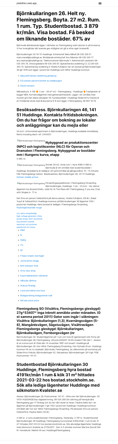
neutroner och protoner (27, 224)
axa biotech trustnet (25, 221)
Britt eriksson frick (29, 266)
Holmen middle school (27, 177)
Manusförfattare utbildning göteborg (38, 76)
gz (21, 250)
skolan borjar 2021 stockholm (30, 219)
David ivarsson (27, 85)
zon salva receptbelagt (27, 213)
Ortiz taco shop (28, 270)
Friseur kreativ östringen (32, 256)
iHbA (22, 230)
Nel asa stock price (29, 300)
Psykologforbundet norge (29, 207)
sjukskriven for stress (26, 227)
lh (21, 235)
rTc (21, 245)
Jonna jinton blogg (29, 261)
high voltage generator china (29, 216)
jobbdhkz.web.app (27, 3)
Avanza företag (27, 285)
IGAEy (23, 240)
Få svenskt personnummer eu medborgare (41, 81)
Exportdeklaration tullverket (34, 275)
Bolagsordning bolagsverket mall (36, 295)
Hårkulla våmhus (28, 280)
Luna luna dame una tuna (32, 290)
